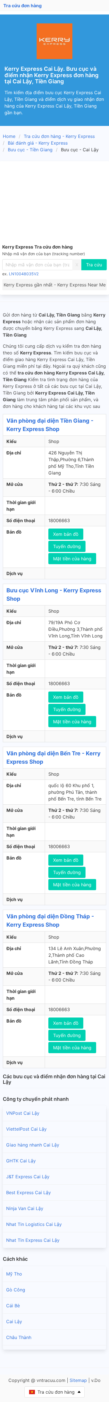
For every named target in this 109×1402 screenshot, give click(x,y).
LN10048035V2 (24, 273)
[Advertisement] (54, 203)
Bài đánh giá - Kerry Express (38, 143)
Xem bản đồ (66, 534)
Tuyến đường (67, 546)
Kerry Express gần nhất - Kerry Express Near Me (55, 285)
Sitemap (78, 1380)
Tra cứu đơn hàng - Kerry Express (59, 136)
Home (9, 136)
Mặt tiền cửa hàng (72, 558)
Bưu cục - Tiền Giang (30, 149)
